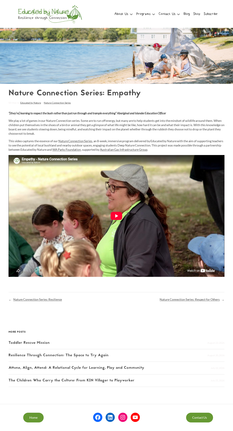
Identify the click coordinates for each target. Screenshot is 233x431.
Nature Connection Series (57, 102)
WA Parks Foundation (66, 149)
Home (33, 417)
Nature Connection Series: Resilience (37, 299)
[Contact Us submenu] (178, 14)
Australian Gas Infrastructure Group (124, 149)
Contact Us (199, 417)
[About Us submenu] (131, 14)
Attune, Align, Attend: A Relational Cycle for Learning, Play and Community (76, 368)
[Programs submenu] (153, 14)
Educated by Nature (30, 102)
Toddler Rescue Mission (29, 343)
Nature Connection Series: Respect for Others (190, 299)
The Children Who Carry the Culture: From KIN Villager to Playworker (72, 380)
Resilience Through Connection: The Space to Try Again (59, 355)
